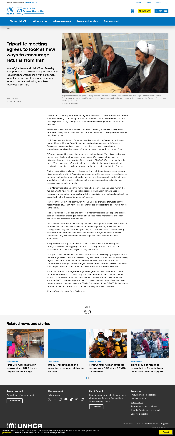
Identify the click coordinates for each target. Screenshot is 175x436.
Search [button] (125, 11)
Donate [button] (146, 11)
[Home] (23, 11)
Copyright (164, 424)
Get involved (111, 21)
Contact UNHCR (138, 398)
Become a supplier (139, 414)
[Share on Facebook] (90, 312)
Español (158, 2)
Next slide (165, 343)
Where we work (62, 21)
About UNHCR (18, 21)
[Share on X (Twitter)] (85, 312)
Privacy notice (128, 424)
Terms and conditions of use (147, 424)
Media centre (137, 402)
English (138, 2)
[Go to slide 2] (89, 378)
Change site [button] (29, 2)
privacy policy (7, 433)
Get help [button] (163, 11)
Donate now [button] (14, 400)
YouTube (66, 399)
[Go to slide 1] (87, 378)
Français (148, 2)
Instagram (60, 399)
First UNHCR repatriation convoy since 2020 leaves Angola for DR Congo (22, 368)
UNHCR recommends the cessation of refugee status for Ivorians (66, 368)
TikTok (71, 399)
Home (9, 28)
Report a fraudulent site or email (145, 410)
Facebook (55, 399)
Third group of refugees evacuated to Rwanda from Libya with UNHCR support (147, 368)
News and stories (87, 21)
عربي (166, 2)
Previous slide (9, 343)
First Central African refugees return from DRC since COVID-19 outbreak (107, 368)
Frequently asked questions (143, 394)
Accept (166, 432)
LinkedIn (76, 399)
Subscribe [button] (96, 406)
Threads (82, 399)
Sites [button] (132, 11)
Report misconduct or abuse (144, 406)
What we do (40, 21)
